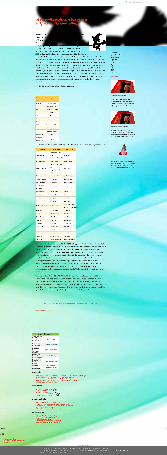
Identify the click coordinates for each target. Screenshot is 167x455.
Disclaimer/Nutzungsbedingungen (14, 440)
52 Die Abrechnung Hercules (118, 95)
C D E (112, 62)
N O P (112, 69)
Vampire (113, 56)
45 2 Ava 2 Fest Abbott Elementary (46, 417)
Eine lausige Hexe (41, 310)
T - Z (112, 72)
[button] (36, 28)
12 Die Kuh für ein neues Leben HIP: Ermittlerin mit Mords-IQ (54, 409)
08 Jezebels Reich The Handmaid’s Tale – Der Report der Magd (55, 377)
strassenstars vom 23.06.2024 (44, 394)
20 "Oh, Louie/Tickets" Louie (44, 407)
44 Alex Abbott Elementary (43, 419)
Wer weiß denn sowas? (42, 389)
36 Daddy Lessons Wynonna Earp (46, 382)
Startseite (114, 52)
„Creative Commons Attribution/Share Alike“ (62, 303)
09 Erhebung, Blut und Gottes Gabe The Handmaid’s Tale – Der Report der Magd (60, 376)
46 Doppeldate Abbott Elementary (46, 416)
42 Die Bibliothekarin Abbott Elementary (48, 422)
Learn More (117, 450)
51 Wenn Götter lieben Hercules (119, 126)
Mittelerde (114, 59)
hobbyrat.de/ (51, 339)
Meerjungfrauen (116, 54)
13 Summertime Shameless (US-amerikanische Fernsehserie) (54, 405)
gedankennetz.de (51, 350)
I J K (112, 66)
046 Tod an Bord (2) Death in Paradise (47, 402)
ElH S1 (49, 310)
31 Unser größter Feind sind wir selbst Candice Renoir (52, 404)
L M (112, 67)
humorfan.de (51, 356)
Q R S (112, 71)
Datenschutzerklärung (10, 439)
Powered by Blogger (84, 445)
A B (112, 61)
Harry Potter (115, 57)
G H (112, 64)
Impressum (6, 442)
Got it (125, 450)
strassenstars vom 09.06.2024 (44, 395)
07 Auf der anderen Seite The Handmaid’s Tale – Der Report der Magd (57, 379)
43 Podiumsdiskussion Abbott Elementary (48, 420)
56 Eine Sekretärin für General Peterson (121, 157)
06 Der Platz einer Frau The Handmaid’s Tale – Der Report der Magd (56, 380)
